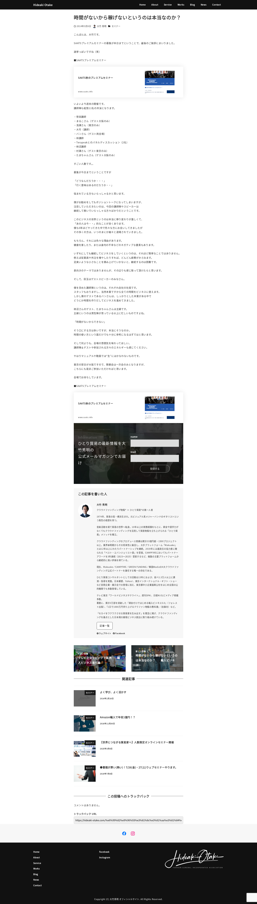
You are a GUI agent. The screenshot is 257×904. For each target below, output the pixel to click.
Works (36, 868)
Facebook (120, 633)
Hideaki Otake (43, 5)
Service (37, 863)
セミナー (116, 26)
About (36, 857)
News (36, 879)
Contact (37, 885)
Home (36, 851)
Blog (35, 874)
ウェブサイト (105, 633)
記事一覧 (105, 625)
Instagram (104, 857)
